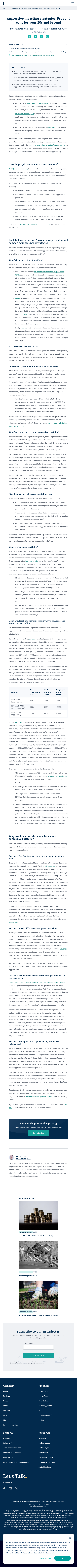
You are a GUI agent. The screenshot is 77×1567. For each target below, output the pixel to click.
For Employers (43, 1448)
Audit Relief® (8, 1457)
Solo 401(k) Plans (45, 1406)
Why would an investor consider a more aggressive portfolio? (33, 55)
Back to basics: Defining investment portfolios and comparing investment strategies (39, 52)
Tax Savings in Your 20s (28, 1276)
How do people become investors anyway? (25, 49)
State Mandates (44, 1467)
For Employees (44, 1443)
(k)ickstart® (7, 1443)
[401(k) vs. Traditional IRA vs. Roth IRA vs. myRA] (38, 1295)
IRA (39, 1410)
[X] (16, 1490)
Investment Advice (10, 1425)
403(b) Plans (43, 1396)
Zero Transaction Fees (12, 1448)
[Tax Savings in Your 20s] (38, 1255)
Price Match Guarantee (12, 1453)
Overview (7, 1438)
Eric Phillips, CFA (40, 32)
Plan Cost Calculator (46, 1457)
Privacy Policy (35, 1548)
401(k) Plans (43, 1391)
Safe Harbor (43, 1401)
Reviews (6, 1396)
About (5, 1391)
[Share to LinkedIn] (40, 36)
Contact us (7, 1483)
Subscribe (38, 1355)
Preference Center (45, 1558)
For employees (14, 8)
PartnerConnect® (45, 1415)
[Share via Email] (46, 36)
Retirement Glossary (46, 1462)
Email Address (29, 1343)
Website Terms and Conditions (55, 1501)
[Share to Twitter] (34, 36)
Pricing (41, 1420)
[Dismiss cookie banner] (70, 1538)
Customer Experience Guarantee (16, 1462)
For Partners (43, 1453)
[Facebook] (4, 1490)
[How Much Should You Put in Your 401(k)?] (38, 1215)
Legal (5, 1415)
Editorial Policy (59, 29)
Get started (38, 1133)
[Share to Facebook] (28, 36)
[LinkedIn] (10, 1490)
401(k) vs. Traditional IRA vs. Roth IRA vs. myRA (38, 1315)
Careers (6, 1401)
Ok (63, 1558)
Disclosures (33, 1501)
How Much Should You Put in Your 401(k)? (36, 1236)
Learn (4, 8)
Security (6, 1410)
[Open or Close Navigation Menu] (72, 3)
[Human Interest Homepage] (4, 3)
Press (5, 1406)
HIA (4, 1420)
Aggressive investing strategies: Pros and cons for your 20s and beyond (40, 8)
